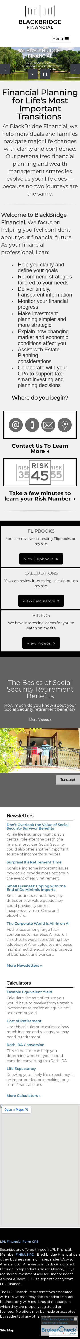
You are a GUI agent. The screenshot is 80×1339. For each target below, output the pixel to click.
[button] (60, 39)
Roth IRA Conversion (25, 1045)
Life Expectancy (21, 1069)
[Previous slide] (5, 69)
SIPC (30, 1254)
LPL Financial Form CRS (19, 1242)
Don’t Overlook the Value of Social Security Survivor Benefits (38, 826)
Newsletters (20, 815)
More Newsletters (24, 965)
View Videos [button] (39, 643)
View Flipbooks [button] (39, 559)
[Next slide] (75, 69)
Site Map (7, 1330)
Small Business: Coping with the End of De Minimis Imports (36, 888)
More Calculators (24, 1096)
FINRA (20, 1254)
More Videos (40, 719)
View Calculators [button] (39, 601)
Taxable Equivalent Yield (29, 992)
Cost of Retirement (24, 1021)
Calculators (19, 983)
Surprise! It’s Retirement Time (34, 862)
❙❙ (45, 74)
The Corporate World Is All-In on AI (38, 923)
